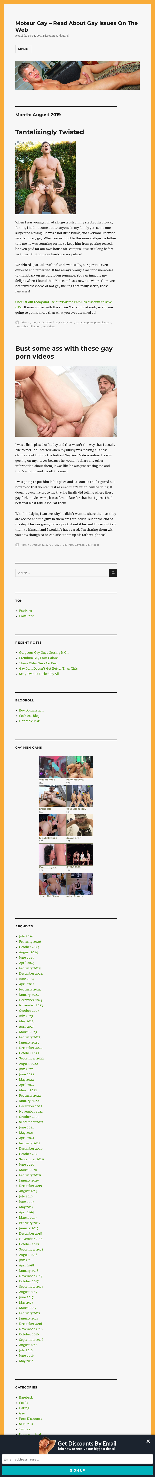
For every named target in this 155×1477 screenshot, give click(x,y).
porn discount (102, 322)
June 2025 (26, 957)
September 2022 (31, 1058)
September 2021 (31, 1122)
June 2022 (26, 1074)
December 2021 (30, 1106)
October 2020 (29, 1154)
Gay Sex (79, 544)
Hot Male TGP (29, 721)
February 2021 (29, 1143)
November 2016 (31, 1329)
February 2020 (30, 1175)
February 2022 (30, 1095)
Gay (57, 322)
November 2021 (31, 1111)
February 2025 (30, 968)
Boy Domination (31, 710)
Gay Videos (92, 544)
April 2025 (27, 963)
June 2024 (26, 979)
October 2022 (29, 1053)
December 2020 (31, 1148)
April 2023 (26, 1026)
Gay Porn (68, 322)
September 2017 (31, 1286)
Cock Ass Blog (29, 716)
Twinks (24, 1429)
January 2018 (28, 1270)
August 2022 (28, 1064)
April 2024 (27, 984)
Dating (24, 1408)
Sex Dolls (26, 1424)
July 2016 (26, 1350)
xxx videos (49, 326)
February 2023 (30, 1037)
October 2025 (29, 947)
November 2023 (31, 1005)
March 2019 (28, 1217)
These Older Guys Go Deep (38, 663)
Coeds (23, 1403)
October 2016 (29, 1334)
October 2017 (29, 1281)
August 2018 (28, 1255)
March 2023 (28, 1032)
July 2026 (26, 936)
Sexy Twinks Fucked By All (39, 674)
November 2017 (30, 1276)
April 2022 (27, 1085)
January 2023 (29, 1042)
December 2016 (30, 1324)
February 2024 (30, 989)
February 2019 (29, 1223)
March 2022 (28, 1090)
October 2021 (29, 1117)
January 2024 (29, 995)
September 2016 (31, 1339)
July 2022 (26, 1069)
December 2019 (30, 1186)
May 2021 (26, 1133)
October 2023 (29, 1010)
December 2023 (30, 1000)
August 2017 (28, 1292)
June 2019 (26, 1202)
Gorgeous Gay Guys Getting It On (44, 652)
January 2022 (29, 1101)
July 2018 (26, 1260)
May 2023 (26, 1021)
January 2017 (28, 1318)
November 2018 (31, 1239)
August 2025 (28, 952)
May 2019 (26, 1207)
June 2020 (26, 1164)
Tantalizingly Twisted (49, 132)
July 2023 (26, 1016)
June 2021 (26, 1127)
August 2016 (28, 1345)
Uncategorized (30, 1434)
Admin (25, 322)
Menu (23, 49)
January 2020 (29, 1180)
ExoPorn (25, 611)
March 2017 (27, 1308)
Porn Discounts (30, 1419)
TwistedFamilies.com (28, 326)
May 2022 (26, 1079)
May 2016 (26, 1361)
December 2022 (31, 1048)
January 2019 (29, 1228)
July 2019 (26, 1196)
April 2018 (26, 1265)
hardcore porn (84, 322)
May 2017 (26, 1302)
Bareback (26, 1397)
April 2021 (26, 1138)
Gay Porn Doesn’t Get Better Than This (48, 668)
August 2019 (28, 1191)
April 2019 (26, 1212)
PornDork (26, 616)
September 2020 (31, 1159)
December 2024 (31, 973)
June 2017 (26, 1297)
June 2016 (26, 1355)
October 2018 (29, 1244)
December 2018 (30, 1233)
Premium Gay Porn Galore (38, 658)
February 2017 (29, 1313)
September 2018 (31, 1249)
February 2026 (30, 941)
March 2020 (28, 1170)
